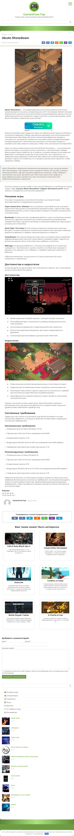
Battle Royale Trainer (19, 615)
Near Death (15, 776)
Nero (13, 785)
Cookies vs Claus (55, 581)
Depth (13, 804)
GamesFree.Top (34, 14)
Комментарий (8, 648)
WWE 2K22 (15, 718)
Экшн (8, 702)
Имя (4, 641)
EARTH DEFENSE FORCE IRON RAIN (24, 757)
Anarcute (18, 582)
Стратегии (11, 699)
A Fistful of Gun (55, 615)
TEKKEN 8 (15, 728)
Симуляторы (12, 696)
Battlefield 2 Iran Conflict (20, 795)
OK (47, 834)
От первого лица (13, 709)
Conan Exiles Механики (55, 548)
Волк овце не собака (19, 747)
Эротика (9, 706)
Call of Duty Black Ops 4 (18, 546)
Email (28, 641)
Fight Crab (15, 737)
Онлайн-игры (12, 692)
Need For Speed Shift (19, 766)
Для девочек (11, 712)
